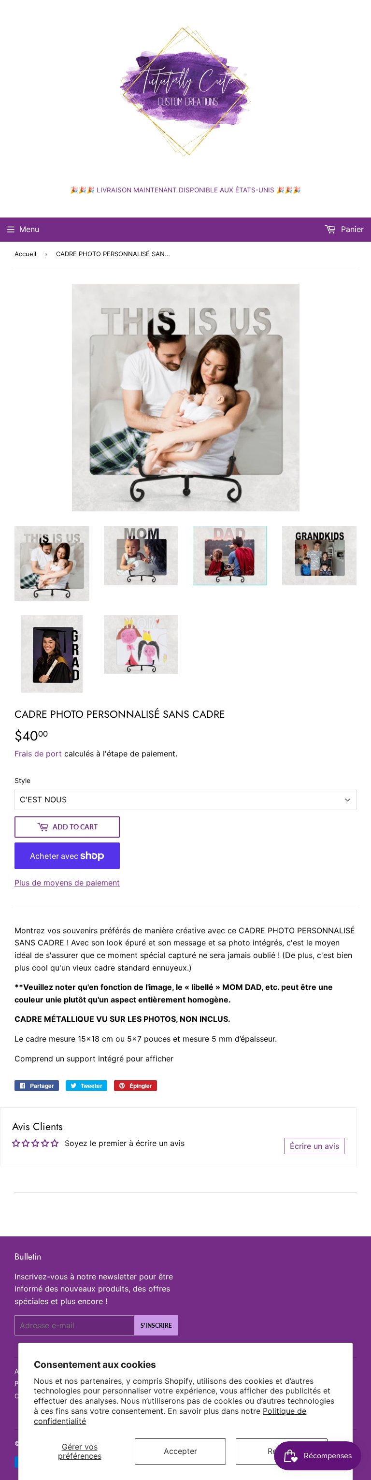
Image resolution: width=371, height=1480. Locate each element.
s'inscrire (156, 1325)
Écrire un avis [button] (314, 1146)
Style (22, 780)
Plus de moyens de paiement (67, 882)
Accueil (25, 254)
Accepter (180, 1451)
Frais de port (38, 753)
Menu (29, 229)
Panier (351, 229)
